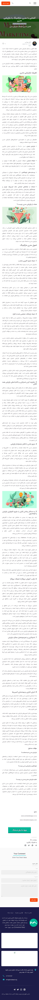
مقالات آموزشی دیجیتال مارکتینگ (19, 24)
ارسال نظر (33, 900)
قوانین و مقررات (19, 913)
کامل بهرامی (28, 42)
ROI (26, 376)
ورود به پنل (6, 3)
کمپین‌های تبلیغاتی (27, 531)
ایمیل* (36, 877)
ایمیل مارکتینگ (21, 146)
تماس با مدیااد (28, 913)
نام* (37, 869)
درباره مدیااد (10, 913)
